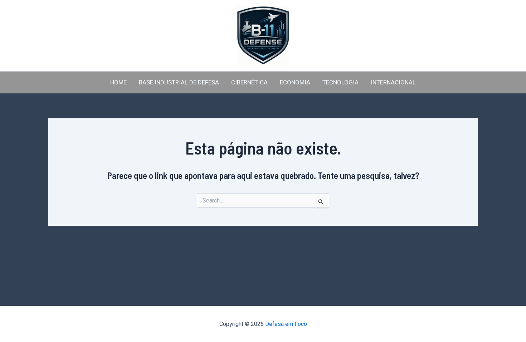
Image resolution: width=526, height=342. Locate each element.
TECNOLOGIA (340, 82)
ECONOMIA (295, 82)
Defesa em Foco (286, 324)
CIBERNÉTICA (249, 82)
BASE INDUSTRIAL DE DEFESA (179, 82)
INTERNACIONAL (393, 82)
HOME (118, 82)
